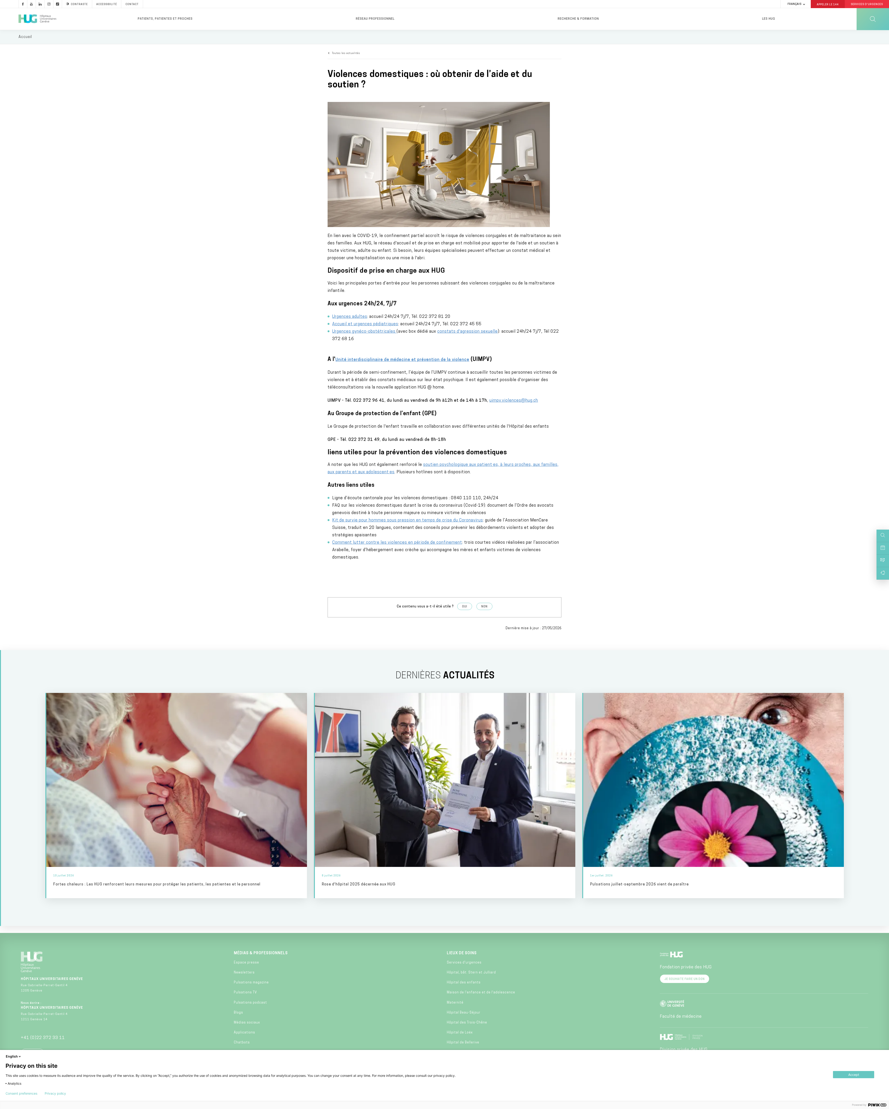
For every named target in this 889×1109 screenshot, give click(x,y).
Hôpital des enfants (464, 982)
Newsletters (244, 972)
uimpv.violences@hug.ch (513, 401)
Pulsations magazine (251, 982)
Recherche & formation (578, 18)
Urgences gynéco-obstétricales (364, 332)
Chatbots (242, 1042)
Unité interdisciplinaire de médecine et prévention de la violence (402, 360)
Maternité (455, 1003)
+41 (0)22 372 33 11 (43, 1038)
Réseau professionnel (375, 18)
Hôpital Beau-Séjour (463, 1012)
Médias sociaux (247, 1022)
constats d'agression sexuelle (467, 332)
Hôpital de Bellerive (463, 1042)
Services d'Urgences (867, 4)
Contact (132, 4)
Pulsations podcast (250, 1003)
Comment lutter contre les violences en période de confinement (397, 543)
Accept (853, 1075)
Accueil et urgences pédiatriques (365, 324)
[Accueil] (37, 19)
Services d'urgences (464, 962)
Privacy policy (55, 1093)
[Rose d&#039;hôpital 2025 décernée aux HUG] (445, 795)
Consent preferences (21, 1093)
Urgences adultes (349, 317)
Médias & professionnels (261, 953)
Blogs (238, 1012)
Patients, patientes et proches (165, 18)
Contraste (79, 4)
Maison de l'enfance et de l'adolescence (481, 992)
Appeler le (828, 4)
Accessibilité (106, 4)
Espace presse (246, 962)
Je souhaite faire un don (684, 979)
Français (794, 4)
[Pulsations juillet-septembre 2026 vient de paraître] (713, 795)
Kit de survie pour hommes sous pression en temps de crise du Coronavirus (407, 520)
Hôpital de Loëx (460, 1032)
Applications (244, 1032)
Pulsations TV (245, 992)
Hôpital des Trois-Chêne (467, 1022)
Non (484, 606)
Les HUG (768, 18)
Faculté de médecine (681, 1017)
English (12, 1056)
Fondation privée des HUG (686, 967)
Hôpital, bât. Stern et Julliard (471, 972)
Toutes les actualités (346, 53)
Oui (464, 606)
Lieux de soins (462, 953)
